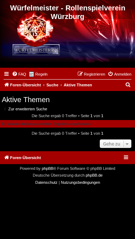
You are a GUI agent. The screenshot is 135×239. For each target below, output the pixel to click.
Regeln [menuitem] (41, 74)
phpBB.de (94, 175)
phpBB (47, 168)
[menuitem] (19, 74)
